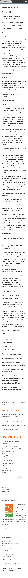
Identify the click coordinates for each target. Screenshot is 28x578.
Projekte (5, 456)
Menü (25, 1)
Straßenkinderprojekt (10, 463)
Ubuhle (4, 468)
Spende (4, 458)
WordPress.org (5, 491)
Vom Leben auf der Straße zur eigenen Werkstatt (13, 425)
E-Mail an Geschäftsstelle (8, 560)
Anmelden (4, 485)
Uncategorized (7, 470)
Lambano (5, 444)
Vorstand (5, 473)
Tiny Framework (13, 573)
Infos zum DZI (5, 528)
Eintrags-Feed (5, 487)
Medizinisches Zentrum (10, 446)
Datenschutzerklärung (13, 563)
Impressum (4, 563)
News (3, 453)
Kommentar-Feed (6, 489)
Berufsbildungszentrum (10, 441)
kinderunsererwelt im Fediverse (8, 532)
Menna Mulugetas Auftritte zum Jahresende (12, 433)
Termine (4, 466)
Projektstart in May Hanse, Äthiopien (10, 429)
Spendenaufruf (7, 461)
